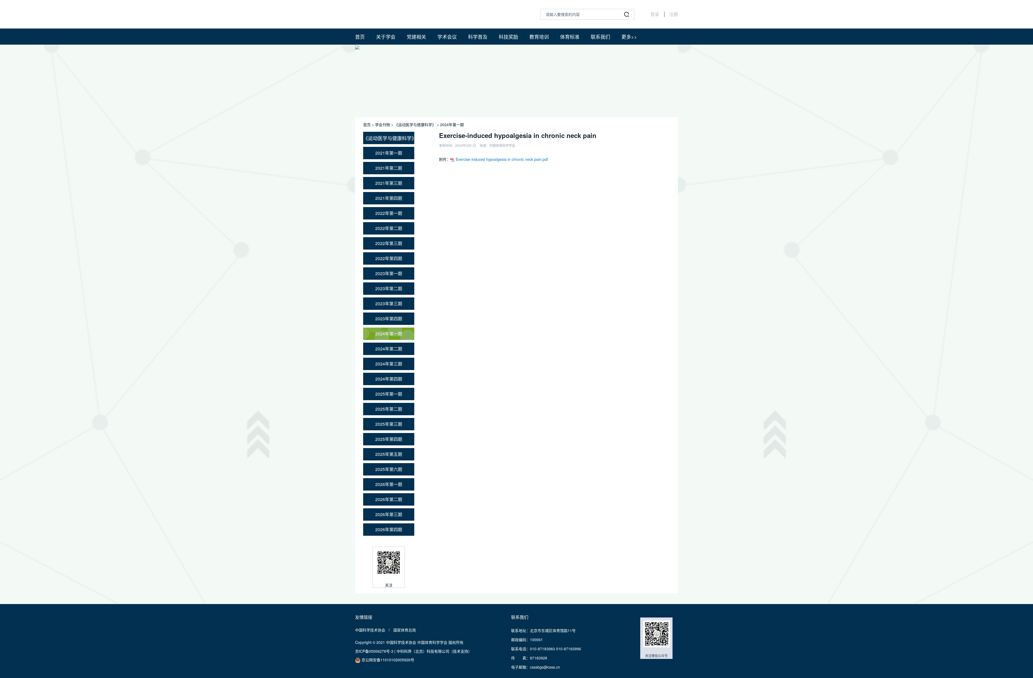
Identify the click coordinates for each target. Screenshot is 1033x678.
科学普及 (477, 36)
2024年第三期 (388, 364)
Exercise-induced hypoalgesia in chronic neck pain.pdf (501, 159)
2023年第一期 (388, 273)
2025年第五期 (388, 454)
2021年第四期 (388, 198)
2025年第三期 (388, 424)
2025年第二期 (388, 409)
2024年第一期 (452, 124)
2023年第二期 (388, 288)
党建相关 (416, 36)
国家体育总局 (404, 630)
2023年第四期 (388, 318)
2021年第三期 (388, 183)
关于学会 (385, 36)
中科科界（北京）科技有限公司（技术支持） (434, 651)
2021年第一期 (388, 153)
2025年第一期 (388, 394)
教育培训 (539, 36)
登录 (654, 14)
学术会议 (447, 36)
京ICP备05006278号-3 (374, 651)
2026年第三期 (388, 514)
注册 (673, 14)
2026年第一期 (388, 484)
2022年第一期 (388, 213)
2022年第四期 (388, 258)
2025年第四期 (388, 439)
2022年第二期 (388, 228)
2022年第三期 (388, 243)
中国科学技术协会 (370, 630)
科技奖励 (508, 36)
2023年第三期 (388, 303)
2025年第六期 (388, 469)
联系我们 (600, 36)
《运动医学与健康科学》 (415, 124)
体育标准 (569, 36)
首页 (360, 36)
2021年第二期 (388, 168)
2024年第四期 (388, 379)
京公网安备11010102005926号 (387, 659)
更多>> (629, 36)
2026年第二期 (388, 499)
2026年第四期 (388, 529)
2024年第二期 (388, 349)
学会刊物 (382, 124)
